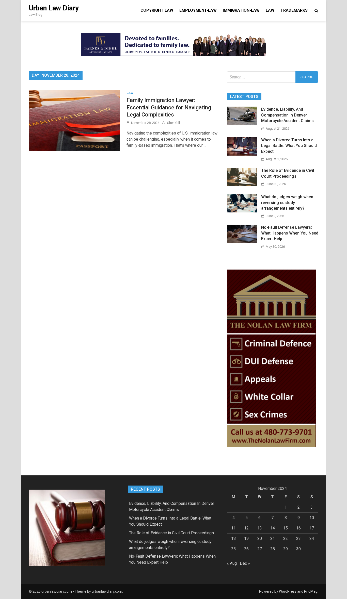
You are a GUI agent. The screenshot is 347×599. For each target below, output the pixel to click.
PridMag (311, 591)
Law (270, 10)
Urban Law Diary (54, 8)
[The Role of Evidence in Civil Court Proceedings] (242, 184)
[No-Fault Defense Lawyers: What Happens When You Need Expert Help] (242, 241)
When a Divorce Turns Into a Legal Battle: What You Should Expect (289, 146)
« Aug (232, 563)
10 (311, 517)
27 (259, 548)
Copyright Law (156, 10)
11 (233, 528)
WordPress (287, 591)
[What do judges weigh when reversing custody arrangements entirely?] (242, 211)
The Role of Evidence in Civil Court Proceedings (171, 532)
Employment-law (198, 10)
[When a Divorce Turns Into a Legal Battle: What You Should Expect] (242, 154)
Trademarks (294, 10)
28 (272, 548)
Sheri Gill (173, 123)
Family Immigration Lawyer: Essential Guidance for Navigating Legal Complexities (169, 107)
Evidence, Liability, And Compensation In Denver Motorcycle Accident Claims (287, 115)
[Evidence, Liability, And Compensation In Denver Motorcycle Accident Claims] (242, 123)
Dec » (245, 563)
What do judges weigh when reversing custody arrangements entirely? (287, 202)
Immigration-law (241, 10)
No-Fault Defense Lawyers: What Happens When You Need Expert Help (289, 233)
